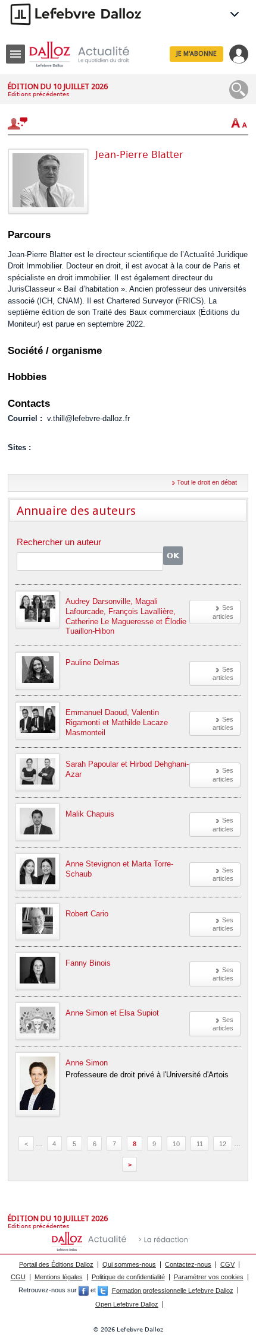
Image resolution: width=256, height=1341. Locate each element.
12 (222, 1143)
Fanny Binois (88, 963)
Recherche (238, 89)
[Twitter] (103, 1290)
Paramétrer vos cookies (208, 1276)
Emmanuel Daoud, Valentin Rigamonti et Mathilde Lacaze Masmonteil (116, 722)
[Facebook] (84, 1290)
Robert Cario (86, 913)
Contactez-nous (188, 1264)
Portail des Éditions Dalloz (56, 1264)
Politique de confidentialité (128, 1276)
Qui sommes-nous (129, 1264)
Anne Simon (86, 1062)
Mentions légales (59, 1276)
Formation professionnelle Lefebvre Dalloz (172, 1290)
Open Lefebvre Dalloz (126, 1304)
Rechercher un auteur (59, 542)
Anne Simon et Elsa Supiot (112, 1012)
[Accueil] (88, 54)
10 (176, 1143)
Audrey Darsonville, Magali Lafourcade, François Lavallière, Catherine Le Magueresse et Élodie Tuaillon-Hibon (125, 616)
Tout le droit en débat (207, 482)
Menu (15, 54)
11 (199, 1143)
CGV (227, 1264)
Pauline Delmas (92, 662)
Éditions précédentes (38, 94)
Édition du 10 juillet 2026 (58, 86)
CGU (18, 1276)
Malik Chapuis (89, 813)
